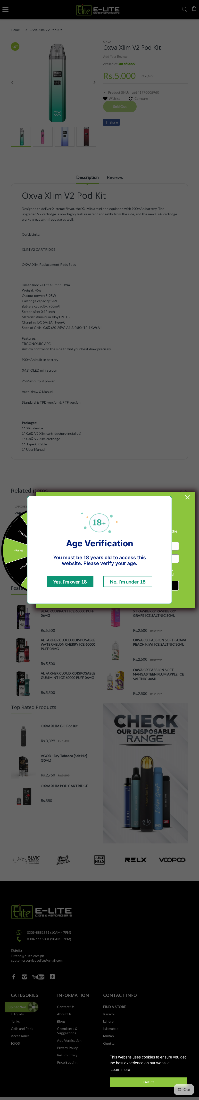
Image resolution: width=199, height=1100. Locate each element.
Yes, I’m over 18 (70, 581)
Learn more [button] (120, 1069)
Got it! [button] (148, 1082)
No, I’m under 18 (128, 581)
